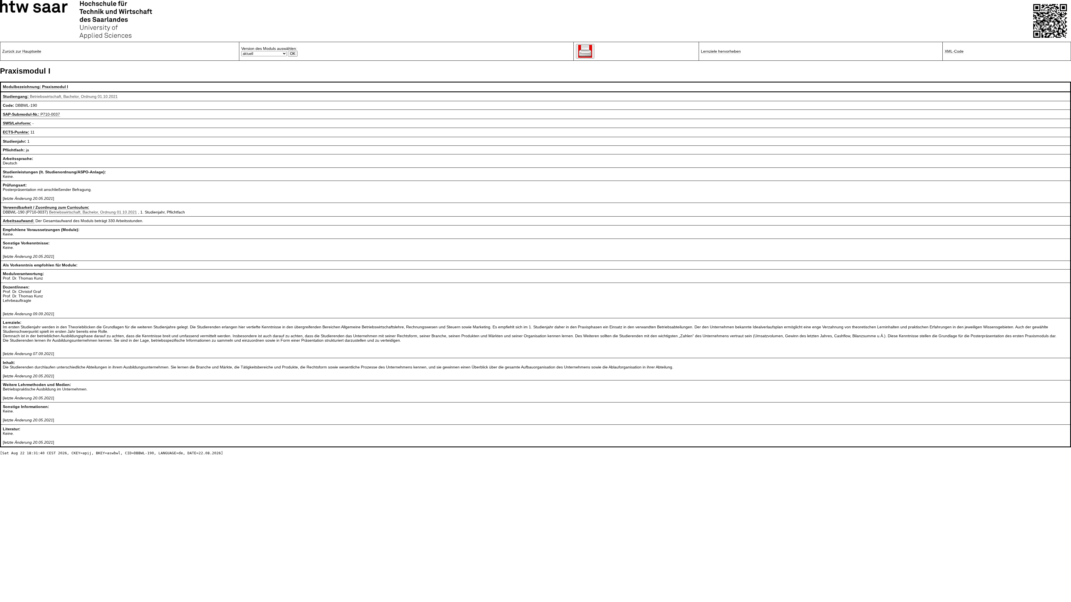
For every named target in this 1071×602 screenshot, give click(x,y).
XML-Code (954, 51)
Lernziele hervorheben (721, 51)
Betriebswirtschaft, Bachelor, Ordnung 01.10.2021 (74, 96)
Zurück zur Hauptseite (21, 51)
